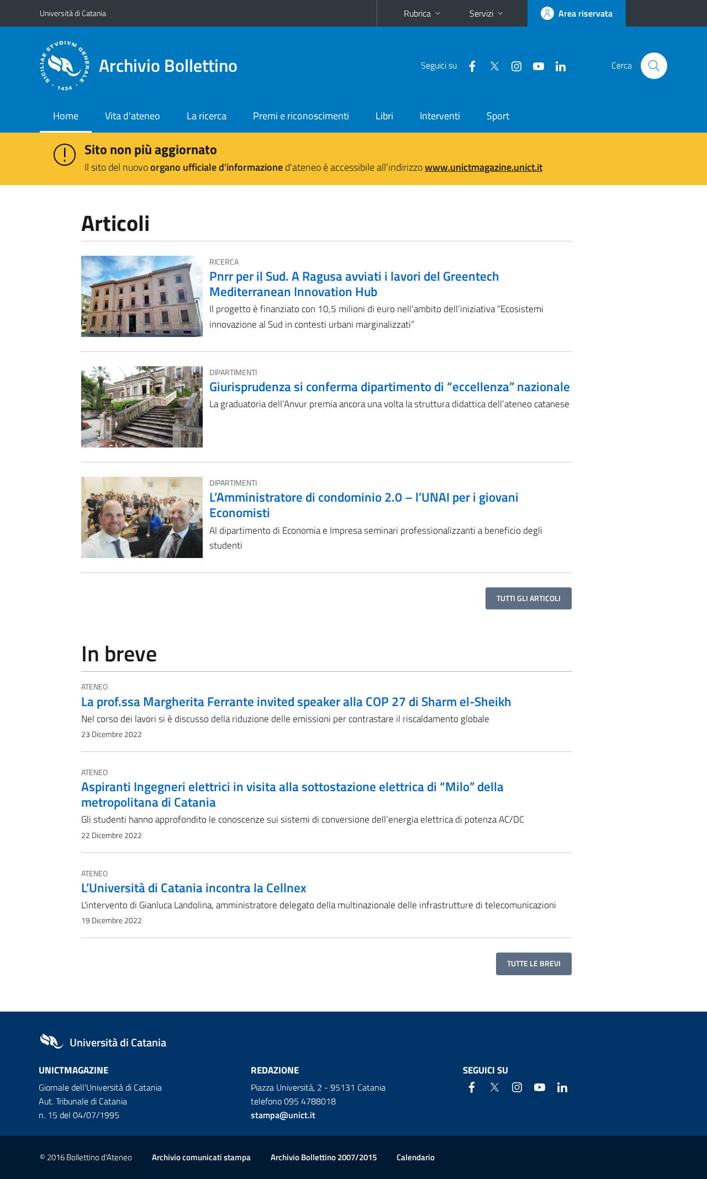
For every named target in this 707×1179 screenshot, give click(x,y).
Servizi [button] (481, 13)
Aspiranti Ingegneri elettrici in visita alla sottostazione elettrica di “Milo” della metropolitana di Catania (292, 794)
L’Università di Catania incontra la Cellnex (194, 887)
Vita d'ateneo (132, 115)
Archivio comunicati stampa (201, 1157)
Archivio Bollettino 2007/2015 (324, 1157)
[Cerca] (654, 65)
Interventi (440, 115)
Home (65, 115)
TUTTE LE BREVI (534, 963)
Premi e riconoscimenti (301, 115)
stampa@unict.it (283, 1115)
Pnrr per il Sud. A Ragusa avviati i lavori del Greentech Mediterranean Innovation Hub (354, 283)
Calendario (416, 1157)
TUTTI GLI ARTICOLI (529, 598)
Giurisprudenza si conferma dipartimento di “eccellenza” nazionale (389, 386)
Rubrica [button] (417, 13)
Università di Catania (73, 13)
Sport (498, 115)
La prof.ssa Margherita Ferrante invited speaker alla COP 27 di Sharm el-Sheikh (296, 701)
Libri (384, 115)
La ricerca (206, 115)
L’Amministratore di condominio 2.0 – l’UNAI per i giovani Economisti (364, 504)
